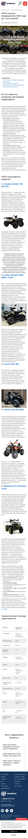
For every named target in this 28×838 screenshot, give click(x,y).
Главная (3, 9)
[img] (11, 810)
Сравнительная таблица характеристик (13, 85)
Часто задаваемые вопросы (10, 86)
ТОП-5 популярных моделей (10, 83)
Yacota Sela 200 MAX (14, 409)
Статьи (7, 9)
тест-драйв (4, 609)
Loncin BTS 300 (11, 364)
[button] (21, 820)
